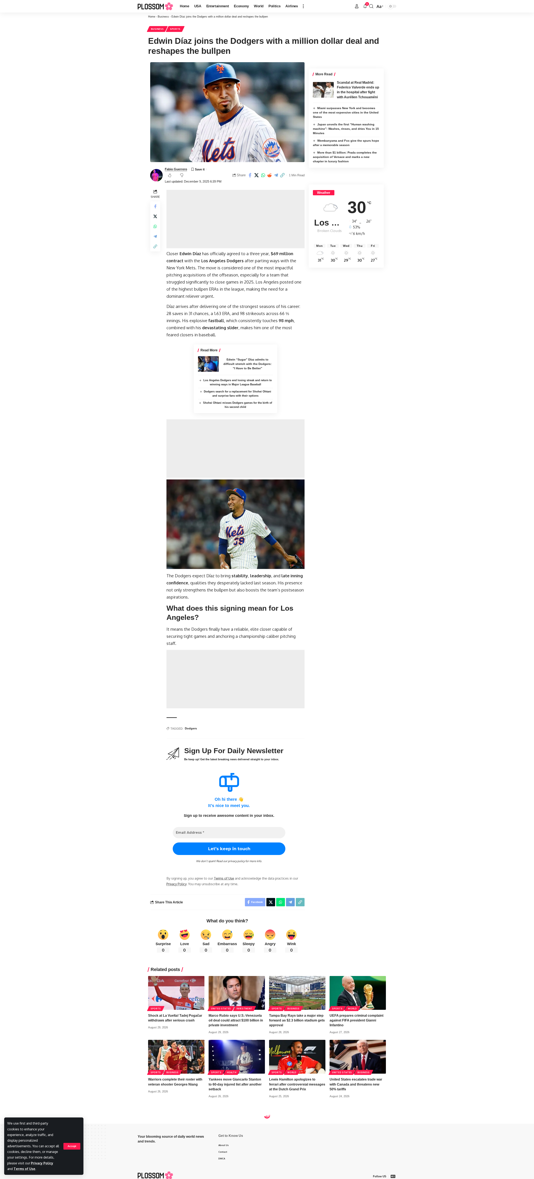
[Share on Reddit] (269, 175)
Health (231, 1072)
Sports (175, 28)
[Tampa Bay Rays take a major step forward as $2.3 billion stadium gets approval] (297, 993)
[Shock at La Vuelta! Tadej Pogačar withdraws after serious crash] (176, 993)
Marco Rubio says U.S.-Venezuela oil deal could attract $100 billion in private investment (236, 1020)
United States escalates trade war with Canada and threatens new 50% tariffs (356, 1084)
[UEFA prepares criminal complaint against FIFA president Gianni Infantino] (358, 993)
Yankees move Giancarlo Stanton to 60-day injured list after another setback (235, 1084)
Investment (244, 1008)
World (352, 1008)
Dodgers (191, 728)
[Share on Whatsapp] (263, 175)
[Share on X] (256, 175)
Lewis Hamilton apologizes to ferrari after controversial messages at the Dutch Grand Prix (297, 1084)
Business (163, 16)
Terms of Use (24, 1169)
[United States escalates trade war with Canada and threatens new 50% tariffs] (358, 1057)
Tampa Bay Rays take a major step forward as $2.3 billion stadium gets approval (297, 1020)
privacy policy (236, 861)
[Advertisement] (235, 219)
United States (221, 1008)
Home (151, 16)
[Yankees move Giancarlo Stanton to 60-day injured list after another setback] (237, 1057)
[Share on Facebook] (250, 175)
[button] (71, 1146)
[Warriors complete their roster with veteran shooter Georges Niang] (176, 1057)
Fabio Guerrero (176, 169)
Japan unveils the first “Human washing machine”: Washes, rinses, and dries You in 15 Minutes (346, 129)
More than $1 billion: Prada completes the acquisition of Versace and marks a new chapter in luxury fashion (345, 157)
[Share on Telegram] (276, 175)
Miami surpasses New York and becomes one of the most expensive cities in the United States (346, 112)
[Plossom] (155, 6)
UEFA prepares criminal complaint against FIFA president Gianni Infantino (356, 1020)
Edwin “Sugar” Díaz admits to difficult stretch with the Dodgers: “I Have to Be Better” (247, 364)
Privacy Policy (42, 1163)
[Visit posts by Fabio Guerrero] (156, 175)
